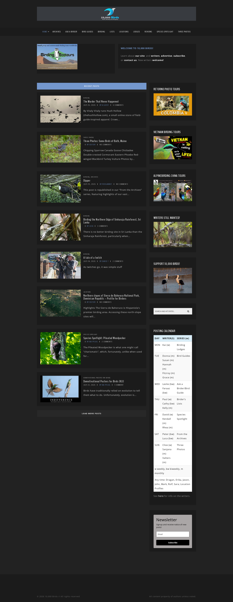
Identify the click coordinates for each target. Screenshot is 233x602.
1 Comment (119, 385)
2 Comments (118, 261)
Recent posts (91, 86)
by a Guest (104, 105)
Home (44, 31)
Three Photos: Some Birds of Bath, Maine (105, 141)
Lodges (136, 31)
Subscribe (172, 542)
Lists (112, 31)
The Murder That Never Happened (101, 102)
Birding (101, 31)
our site (140, 55)
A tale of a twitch (92, 258)
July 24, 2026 (89, 261)
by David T (104, 261)
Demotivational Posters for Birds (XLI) (103, 381)
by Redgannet (106, 184)
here (161, 496)
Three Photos (184, 31)
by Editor (91, 144)
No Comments (106, 144)
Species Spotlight (165, 31)
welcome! (158, 60)
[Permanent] (60, 121)
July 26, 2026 (89, 105)
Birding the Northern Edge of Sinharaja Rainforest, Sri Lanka (112, 221)
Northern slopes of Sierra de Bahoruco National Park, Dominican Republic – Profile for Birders (111, 297)
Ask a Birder (71, 31)
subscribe (179, 55)
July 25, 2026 (89, 184)
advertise (166, 55)
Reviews (148, 31)
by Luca (90, 226)
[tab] (91, 85)
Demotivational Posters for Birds (96, 378)
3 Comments (102, 226)
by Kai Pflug (92, 341)
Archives (57, 31)
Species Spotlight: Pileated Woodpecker (104, 338)
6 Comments (118, 105)
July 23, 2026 (89, 385)
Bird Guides (87, 31)
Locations (124, 31)
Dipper (86, 181)
